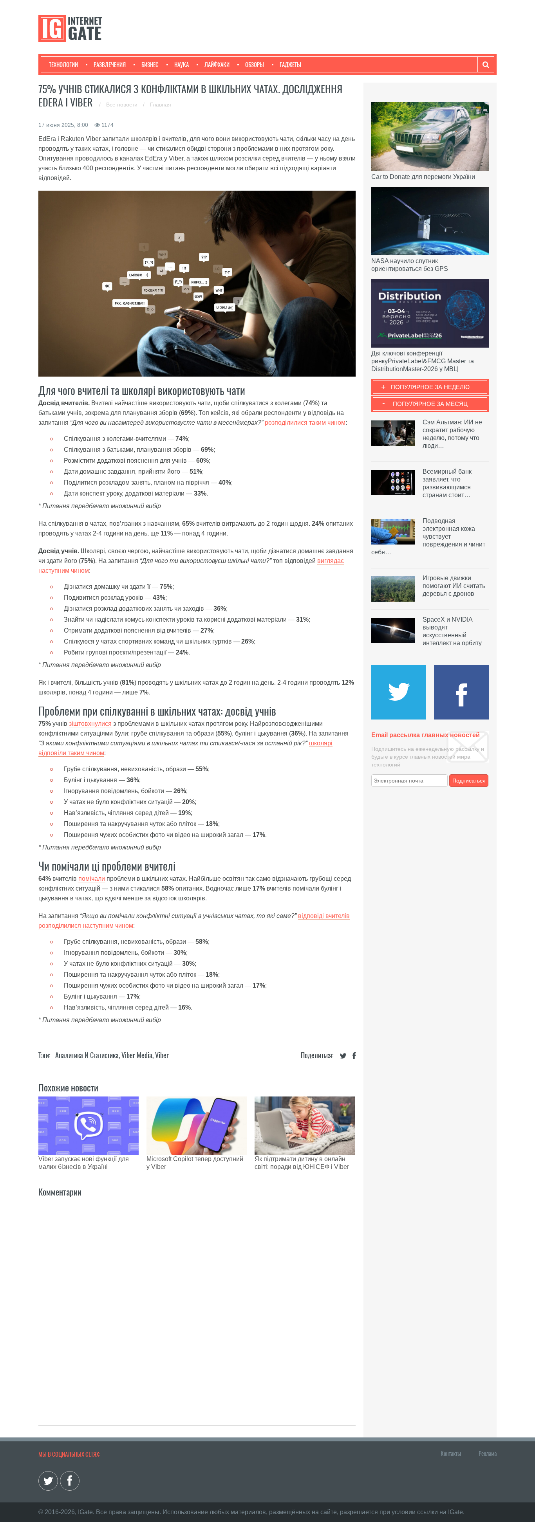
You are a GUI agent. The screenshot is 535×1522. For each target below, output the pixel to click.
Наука (181, 65)
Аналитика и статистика (87, 1055)
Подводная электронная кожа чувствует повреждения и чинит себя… (428, 536)
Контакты (451, 1453)
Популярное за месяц (430, 403)
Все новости (122, 104)
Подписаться (469, 780)
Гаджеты (290, 65)
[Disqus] (197, 1303)
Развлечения (110, 65)
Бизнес (150, 65)
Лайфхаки (217, 65)
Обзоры (254, 65)
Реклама (488, 1453)
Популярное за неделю (430, 387)
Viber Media (136, 1055)
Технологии (63, 65)
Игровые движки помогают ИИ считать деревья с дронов (454, 586)
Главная (160, 104)
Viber (162, 1055)
